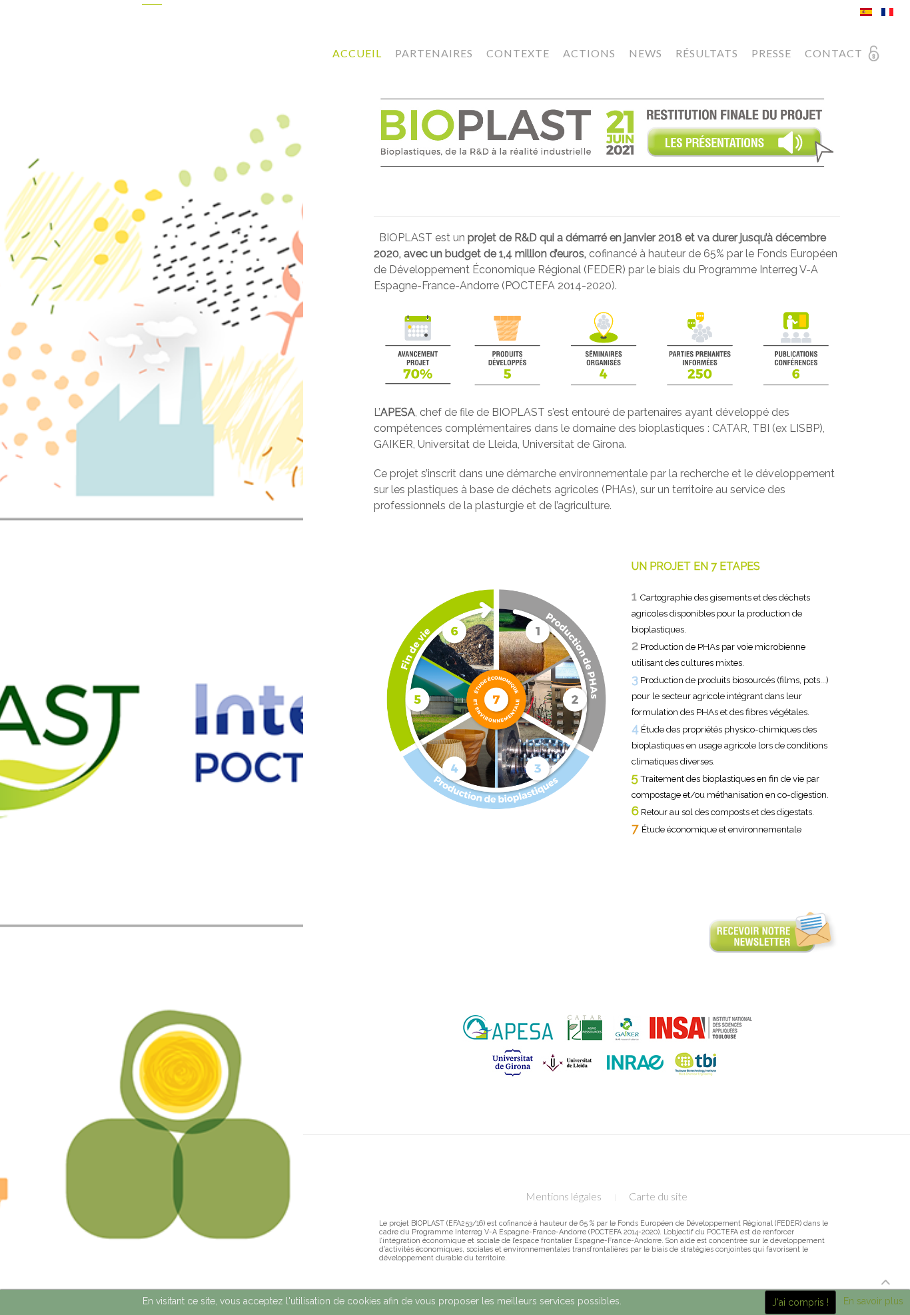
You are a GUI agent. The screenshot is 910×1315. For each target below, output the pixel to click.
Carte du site (658, 1196)
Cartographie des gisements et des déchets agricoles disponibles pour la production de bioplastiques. (721, 613)
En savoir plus (873, 1301)
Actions (589, 53)
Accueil (357, 53)
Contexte (518, 53)
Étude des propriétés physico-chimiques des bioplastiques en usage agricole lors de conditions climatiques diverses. (729, 745)
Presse (771, 53)
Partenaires (434, 53)
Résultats (707, 53)
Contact (834, 53)
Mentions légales (564, 1196)
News (645, 53)
